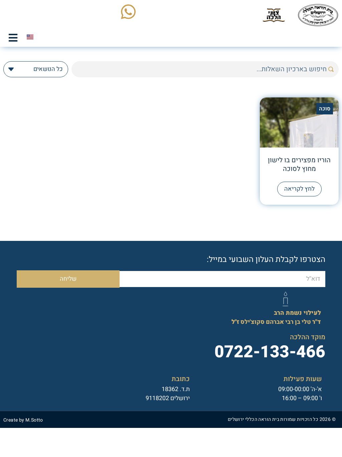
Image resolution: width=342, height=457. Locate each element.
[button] (13, 37)
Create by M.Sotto (23, 420)
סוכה (324, 109)
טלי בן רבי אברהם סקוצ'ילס (276, 317)
